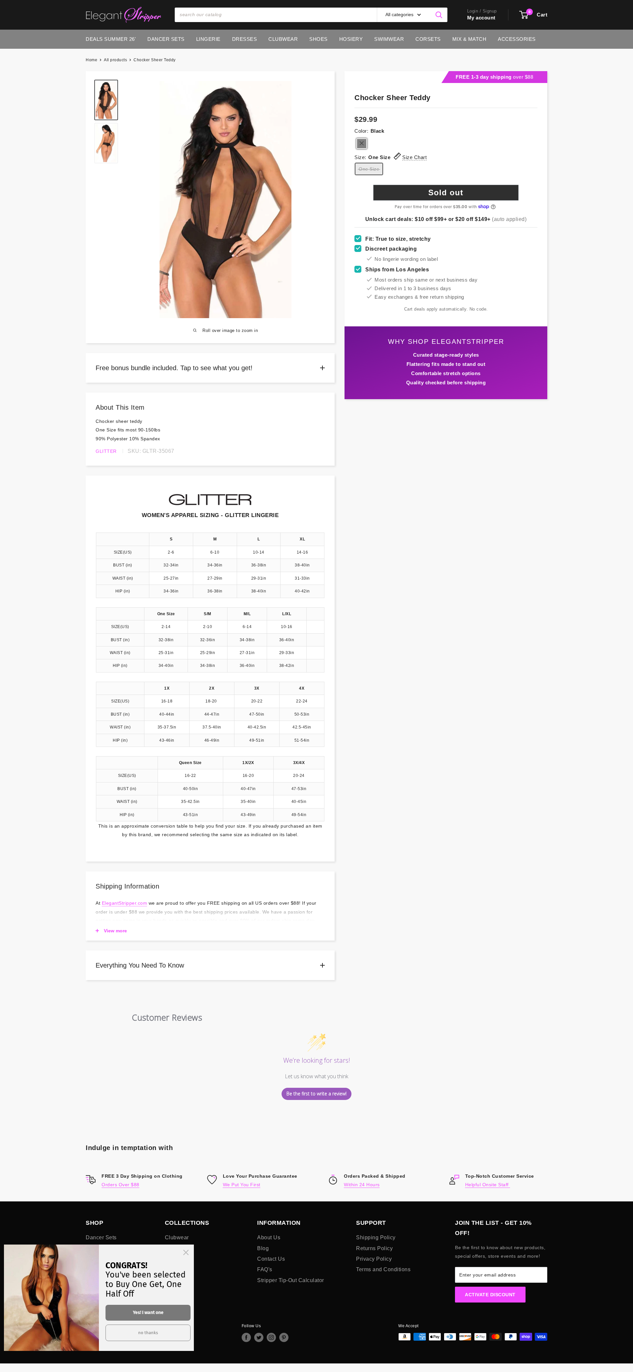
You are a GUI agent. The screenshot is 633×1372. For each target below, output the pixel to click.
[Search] (439, 15)
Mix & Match (469, 39)
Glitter (106, 451)
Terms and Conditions (383, 1269)
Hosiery (351, 39)
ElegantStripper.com (124, 903)
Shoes (318, 39)
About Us (268, 1237)
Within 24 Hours (362, 1184)
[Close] (186, 1252)
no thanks (148, 1332)
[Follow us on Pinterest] (283, 1337)
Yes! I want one (148, 1312)
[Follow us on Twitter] (258, 1337)
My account (481, 17)
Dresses (244, 39)
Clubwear (283, 39)
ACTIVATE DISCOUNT (490, 1294)
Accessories (517, 39)
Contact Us (271, 1259)
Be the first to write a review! (316, 1093)
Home (91, 60)
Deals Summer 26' (111, 39)
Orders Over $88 (120, 1184)
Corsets (428, 39)
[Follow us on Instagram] (271, 1337)
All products (115, 60)
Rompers (176, 1248)
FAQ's (264, 1269)
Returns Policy (374, 1248)
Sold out (445, 192)
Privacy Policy (374, 1259)
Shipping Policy (376, 1237)
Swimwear (389, 39)
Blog (263, 1248)
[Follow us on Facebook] (246, 1337)
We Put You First (241, 1184)
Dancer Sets (166, 39)
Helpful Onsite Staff (487, 1184)
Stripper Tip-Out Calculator (290, 1280)
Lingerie (208, 39)
